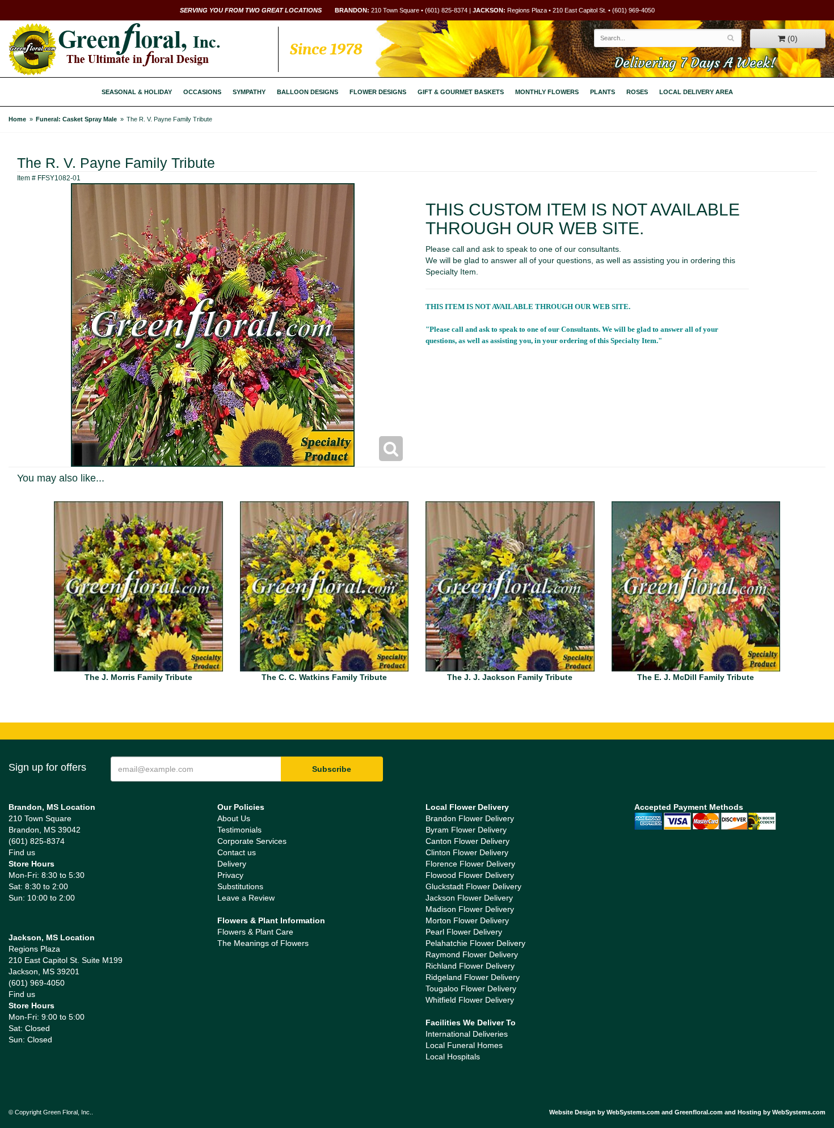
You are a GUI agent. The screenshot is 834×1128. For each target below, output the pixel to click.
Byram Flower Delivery (466, 829)
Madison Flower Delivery (470, 909)
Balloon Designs (307, 91)
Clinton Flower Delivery (467, 852)
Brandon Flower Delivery (470, 818)
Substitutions (240, 886)
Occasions (202, 91)
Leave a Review (246, 897)
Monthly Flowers (547, 91)
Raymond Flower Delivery (472, 954)
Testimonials (239, 829)
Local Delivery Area (696, 91)
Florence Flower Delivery (470, 863)
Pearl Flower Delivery (464, 931)
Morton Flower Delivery (467, 920)
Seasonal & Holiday (137, 91)
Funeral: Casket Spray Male (76, 119)
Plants (602, 91)
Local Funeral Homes (464, 1045)
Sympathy (249, 91)
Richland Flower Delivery (470, 965)
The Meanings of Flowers (263, 943)
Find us (22, 852)
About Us (233, 818)
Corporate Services (252, 841)
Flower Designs (377, 91)
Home (17, 119)
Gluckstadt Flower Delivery (473, 886)
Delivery (231, 863)
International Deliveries (467, 1033)
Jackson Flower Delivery (469, 897)
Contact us (236, 852)
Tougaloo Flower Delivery (471, 988)
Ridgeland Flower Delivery (473, 977)
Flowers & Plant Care (255, 931)
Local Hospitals (453, 1056)
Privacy (230, 875)
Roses (637, 91)
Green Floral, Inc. (114, 49)
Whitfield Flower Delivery (470, 999)
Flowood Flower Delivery (470, 875)
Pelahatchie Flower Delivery (475, 943)
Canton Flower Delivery (467, 841)
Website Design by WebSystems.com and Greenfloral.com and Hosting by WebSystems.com (687, 1112)
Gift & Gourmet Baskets (461, 91)
